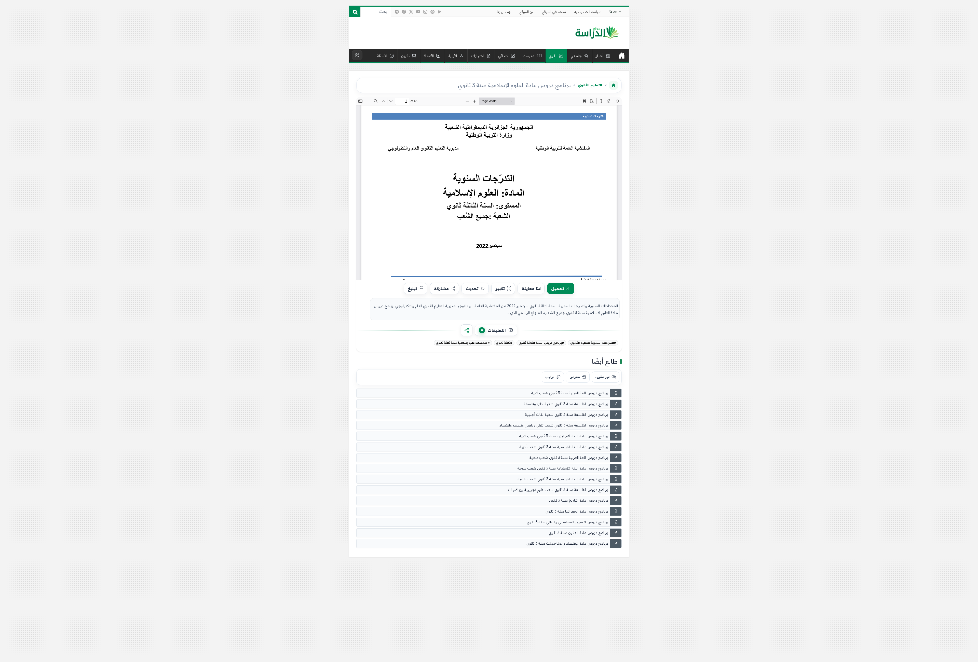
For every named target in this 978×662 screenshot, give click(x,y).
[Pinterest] (432, 12)
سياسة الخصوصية (587, 12)
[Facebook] (404, 12)
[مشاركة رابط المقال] (466, 330)
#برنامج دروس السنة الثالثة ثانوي (541, 342)
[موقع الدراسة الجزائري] (597, 33)
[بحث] (354, 12)
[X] (411, 12)
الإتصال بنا (504, 12)
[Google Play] (439, 12)
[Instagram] (425, 12)
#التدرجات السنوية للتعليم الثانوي (593, 342)
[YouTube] (418, 12)
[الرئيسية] (621, 56)
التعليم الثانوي (590, 85)
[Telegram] (397, 12)
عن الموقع (527, 12)
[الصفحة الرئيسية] (613, 85)
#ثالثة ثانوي (504, 342)
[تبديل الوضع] (357, 55)
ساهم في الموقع (554, 12)
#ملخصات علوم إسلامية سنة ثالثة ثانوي (463, 342)
